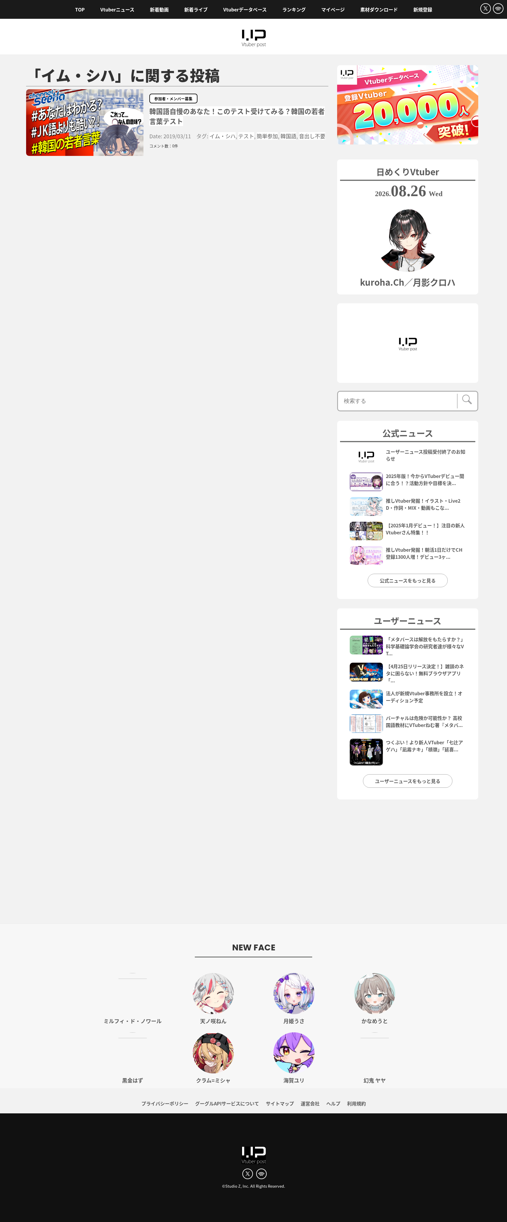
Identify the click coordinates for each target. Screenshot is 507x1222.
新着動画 (159, 9)
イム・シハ (222, 136)
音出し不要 (312, 136)
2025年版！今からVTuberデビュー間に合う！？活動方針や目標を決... (425, 479)
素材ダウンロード (379, 9)
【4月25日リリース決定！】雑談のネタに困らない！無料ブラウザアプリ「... (425, 673)
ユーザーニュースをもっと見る (407, 781)
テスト (246, 136)
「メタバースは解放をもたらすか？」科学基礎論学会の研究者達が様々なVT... (425, 646)
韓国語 (288, 136)
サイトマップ (280, 1103)
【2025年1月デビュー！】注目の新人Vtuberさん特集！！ (425, 529)
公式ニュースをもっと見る (408, 580)
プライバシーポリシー (164, 1103)
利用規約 (356, 1103)
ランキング (294, 9)
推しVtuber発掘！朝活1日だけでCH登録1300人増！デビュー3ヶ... (424, 553)
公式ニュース (407, 433)
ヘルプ (333, 1103)
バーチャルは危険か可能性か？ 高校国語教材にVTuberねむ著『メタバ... (424, 721)
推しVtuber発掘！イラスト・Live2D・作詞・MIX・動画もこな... (423, 504)
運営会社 (310, 1103)
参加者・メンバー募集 (173, 98)
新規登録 (422, 9)
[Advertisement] (253, 865)
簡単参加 (267, 136)
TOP (80, 9)
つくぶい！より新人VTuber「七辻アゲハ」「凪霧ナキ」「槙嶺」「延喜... (424, 746)
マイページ (333, 9)
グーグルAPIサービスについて (227, 1103)
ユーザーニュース (407, 620)
